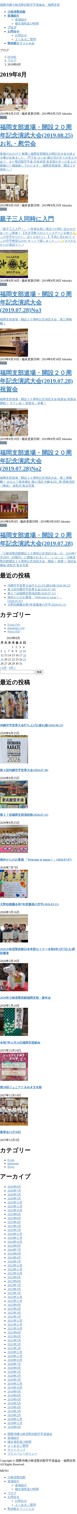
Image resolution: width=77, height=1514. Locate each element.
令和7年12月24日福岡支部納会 (20, 1042)
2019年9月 (14, 1391)
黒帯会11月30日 (10, 1132)
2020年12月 (14, 1352)
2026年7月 (14, 1190)
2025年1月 (14, 1230)
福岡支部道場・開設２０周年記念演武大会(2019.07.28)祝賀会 (36, 381)
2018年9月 (14, 1427)
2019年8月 (14, 1395)
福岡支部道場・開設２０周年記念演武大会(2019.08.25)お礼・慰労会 (36, 135)
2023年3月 (14, 1289)
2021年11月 (14, 1324)
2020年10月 (14, 1360)
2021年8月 (14, 1332)
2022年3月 (14, 1312)
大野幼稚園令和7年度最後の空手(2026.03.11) (36, 604)
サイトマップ (16, 1449)
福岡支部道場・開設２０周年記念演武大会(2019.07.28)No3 (36, 302)
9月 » (12, 667)
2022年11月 (14, 1301)
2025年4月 (14, 1222)
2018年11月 (14, 1423)
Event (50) (13, 624)
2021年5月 (14, 1340)
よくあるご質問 (25, 39)
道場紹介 (21, 19)
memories (13, 1163)
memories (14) (15, 628)
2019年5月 (14, 1403)
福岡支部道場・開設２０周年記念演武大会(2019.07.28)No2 (36, 460)
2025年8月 (14, 1218)
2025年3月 (14, 1226)
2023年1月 (14, 1293)
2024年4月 (14, 1257)
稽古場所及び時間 (27, 23)
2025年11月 (14, 1206)
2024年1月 (14, 1261)
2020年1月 (14, 1379)
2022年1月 (14, 1316)
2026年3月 (14, 1194)
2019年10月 (14, 1387)
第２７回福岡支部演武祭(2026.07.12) (31, 593)
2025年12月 (14, 1202)
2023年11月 (14, 1269)
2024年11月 (14, 1237)
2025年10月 (14, 1210)
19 (2, 659)
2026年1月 (14, 1198)
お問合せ (21, 35)
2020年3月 (14, 1375)
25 (24, 659)
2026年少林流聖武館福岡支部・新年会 (25, 997)
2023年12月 (14, 1265)
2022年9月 (14, 1304)
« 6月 (3, 667)
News (3, 117)
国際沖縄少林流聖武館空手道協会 (29, 1434)
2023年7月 (14, 1285)
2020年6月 (14, 1368)
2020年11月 (14, 1356)
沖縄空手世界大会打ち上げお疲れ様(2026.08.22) (39, 585)
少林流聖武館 (16, 1477)
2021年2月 (14, 1344)
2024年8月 (14, 1245)
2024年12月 (14, 1234)
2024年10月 (14, 1241)
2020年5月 (14, 1371)
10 (20, 651)
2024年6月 (14, 1253)
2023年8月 (14, 1281)
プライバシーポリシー (22, 1453)
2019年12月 (14, 1383)
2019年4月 (14, 1407)
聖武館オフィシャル (20, 1508)
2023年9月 (14, 1277)
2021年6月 (14, 1336)
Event (3, 284)
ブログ (11, 1493)
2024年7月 (14, 1249)
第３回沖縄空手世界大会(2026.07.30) (31, 589)
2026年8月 (14, 1186)
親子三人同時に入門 (27, 218)
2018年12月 (14, 1419)
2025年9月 (14, 1214)
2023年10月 (14, 1273)
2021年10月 (14, 1328)
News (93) (13, 631)
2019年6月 (14, 1399)
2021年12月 (14, 1320)
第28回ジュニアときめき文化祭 (21, 1087)
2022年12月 (14, 1297)
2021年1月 (14, 1348)
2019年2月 (14, 1415)
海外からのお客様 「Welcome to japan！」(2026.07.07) (36, 859)
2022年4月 (14, 1308)
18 (24, 655)
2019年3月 (14, 1411)
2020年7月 (14, 1364)
